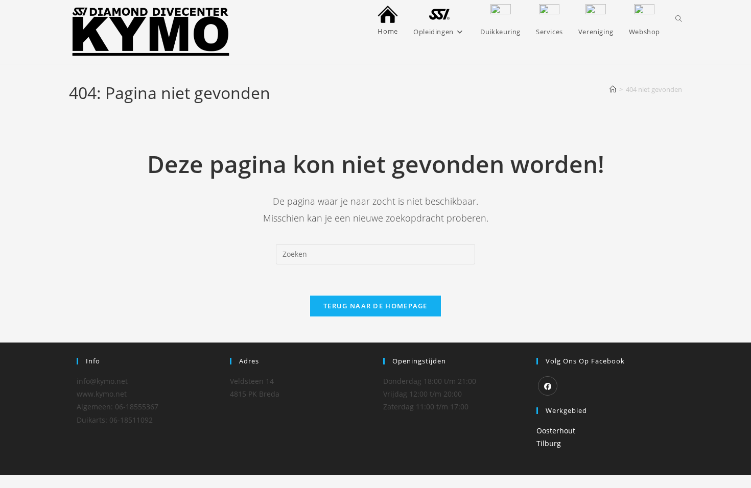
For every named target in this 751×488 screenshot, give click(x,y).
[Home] (612, 89)
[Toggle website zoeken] (679, 19)
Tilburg (548, 443)
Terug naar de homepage (375, 305)
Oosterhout (555, 430)
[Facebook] (547, 386)
